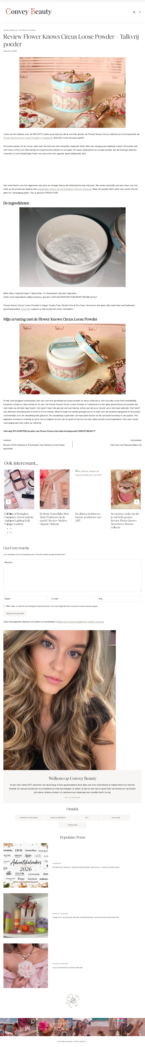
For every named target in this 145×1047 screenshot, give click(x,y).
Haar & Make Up (10, 30)
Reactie (9, 562)
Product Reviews (29, 817)
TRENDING (72, 825)
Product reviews (27, 30)
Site (101, 599)
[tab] (10, 514)
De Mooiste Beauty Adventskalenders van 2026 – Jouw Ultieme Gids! (86, 867)
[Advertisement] (54, 171)
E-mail (55, 599)
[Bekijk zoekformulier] (140, 12)
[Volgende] (136, 501)
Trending (57, 863)
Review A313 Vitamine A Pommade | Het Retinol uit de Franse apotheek (34, 444)
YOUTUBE (116, 817)
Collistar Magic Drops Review (68, 967)
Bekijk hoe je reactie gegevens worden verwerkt (80, 622)
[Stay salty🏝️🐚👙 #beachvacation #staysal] (136, 1027)
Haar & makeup (58, 817)
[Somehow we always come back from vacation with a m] (81, 1027)
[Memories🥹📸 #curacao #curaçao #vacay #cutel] (63, 1027)
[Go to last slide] (8, 501)
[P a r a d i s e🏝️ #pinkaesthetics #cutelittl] (9, 1027)
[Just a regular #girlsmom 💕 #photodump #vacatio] (27, 1027)
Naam (8, 599)
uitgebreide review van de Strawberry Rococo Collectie (65, 189)
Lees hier (26, 309)
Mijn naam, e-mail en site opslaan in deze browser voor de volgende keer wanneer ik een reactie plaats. (52, 606)
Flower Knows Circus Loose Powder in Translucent (28, 138)
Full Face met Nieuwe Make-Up (126, 442)
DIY (87, 817)
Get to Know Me (72, 797)
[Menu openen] (134, 12)
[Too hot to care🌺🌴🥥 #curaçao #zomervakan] (118, 1027)
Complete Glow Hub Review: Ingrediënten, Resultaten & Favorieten (86, 917)
